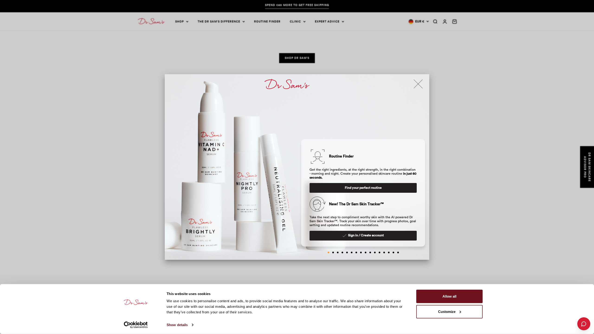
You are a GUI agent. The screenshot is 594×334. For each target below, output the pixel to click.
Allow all (449, 296)
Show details (177, 325)
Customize (446, 311)
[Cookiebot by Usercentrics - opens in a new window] (136, 324)
